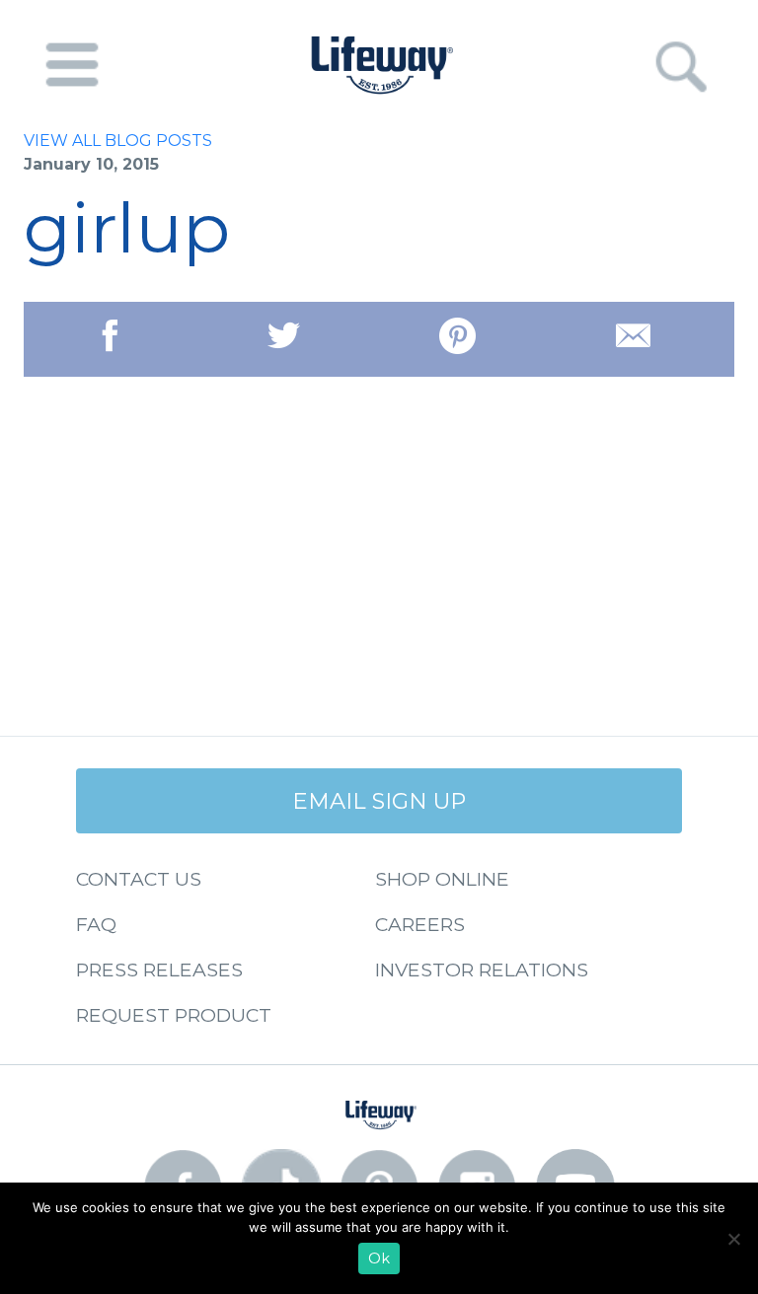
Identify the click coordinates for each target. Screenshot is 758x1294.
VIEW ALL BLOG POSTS (118, 140)
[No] (733, 1239)
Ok (379, 1258)
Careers (420, 924)
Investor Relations (481, 969)
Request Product (173, 1015)
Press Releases (159, 969)
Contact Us (138, 879)
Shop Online (442, 879)
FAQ (96, 924)
